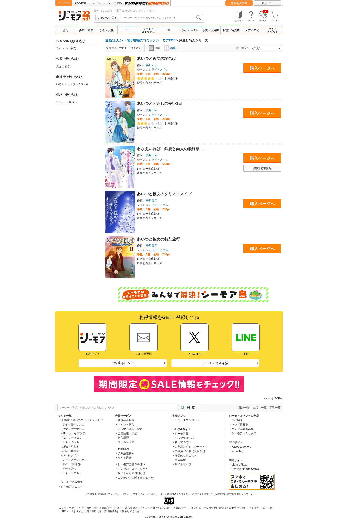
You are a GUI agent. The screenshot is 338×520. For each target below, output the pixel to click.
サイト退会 (125, 457)
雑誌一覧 (244, 407)
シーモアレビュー (72, 486)
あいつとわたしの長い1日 (159, 103)
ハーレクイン (70, 455)
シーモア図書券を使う (131, 464)
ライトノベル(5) (66, 48)
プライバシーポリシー (119, 494)
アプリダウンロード (187, 420)
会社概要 (90, 494)
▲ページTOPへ (273, 398)
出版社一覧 (259, 407)
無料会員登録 (239, 3)
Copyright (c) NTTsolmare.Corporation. (169, 516)
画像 (173, 48)
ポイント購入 (126, 424)
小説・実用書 (210, 30)
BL (127, 30)
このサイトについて (202, 494)
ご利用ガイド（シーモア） (191, 446)
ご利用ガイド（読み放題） (191, 451)
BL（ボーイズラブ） (75, 433)
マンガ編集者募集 (243, 429)
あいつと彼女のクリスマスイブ (164, 194)
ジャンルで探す (107, 17)
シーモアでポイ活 (215, 363)
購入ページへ (262, 68)
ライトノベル (189, 30)
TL (169, 30)
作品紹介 (237, 420)
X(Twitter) (237, 451)
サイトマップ (183, 464)
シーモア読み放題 (72, 482)
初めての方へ (183, 442)
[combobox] (161, 17)
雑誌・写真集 (231, 30)
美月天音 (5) (63, 66)
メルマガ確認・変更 (130, 429)
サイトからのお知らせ (131, 473)
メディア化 (252, 30)
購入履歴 (123, 437)
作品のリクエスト (186, 455)
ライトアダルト (272, 30)
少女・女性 (107, 30)
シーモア (63, 3)
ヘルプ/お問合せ (185, 438)
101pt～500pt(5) (66, 102)
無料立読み (262, 168)
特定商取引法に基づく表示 (176, 494)
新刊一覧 (275, 407)
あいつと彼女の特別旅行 (158, 239)
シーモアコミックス (148, 30)
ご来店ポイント (122, 363)
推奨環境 (180, 460)
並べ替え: (242, 48)
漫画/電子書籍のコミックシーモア (82, 420)
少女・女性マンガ (73, 429)
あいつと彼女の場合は (156, 58)
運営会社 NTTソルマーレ (240, 494)
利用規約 (101, 494)
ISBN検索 (220, 494)
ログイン (267, 3)
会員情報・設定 (127, 433)
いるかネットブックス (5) (72, 84)
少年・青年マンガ (73, 424)
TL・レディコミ (72, 437)
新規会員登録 (126, 420)
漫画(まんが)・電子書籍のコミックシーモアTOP (140, 40)
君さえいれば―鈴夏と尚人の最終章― (170, 149)
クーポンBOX (126, 442)
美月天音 (151, 65)
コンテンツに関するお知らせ (136, 477)
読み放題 (80, 3)
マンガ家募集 (240, 424)
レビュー (97, 3)
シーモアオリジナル (74, 459)
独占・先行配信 (72, 464)
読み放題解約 (126, 453)
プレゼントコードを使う (133, 468)
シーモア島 (115, 3)
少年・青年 (86, 30)
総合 (65, 30)
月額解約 (123, 449)
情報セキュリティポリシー (146, 494)
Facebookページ (242, 446)
